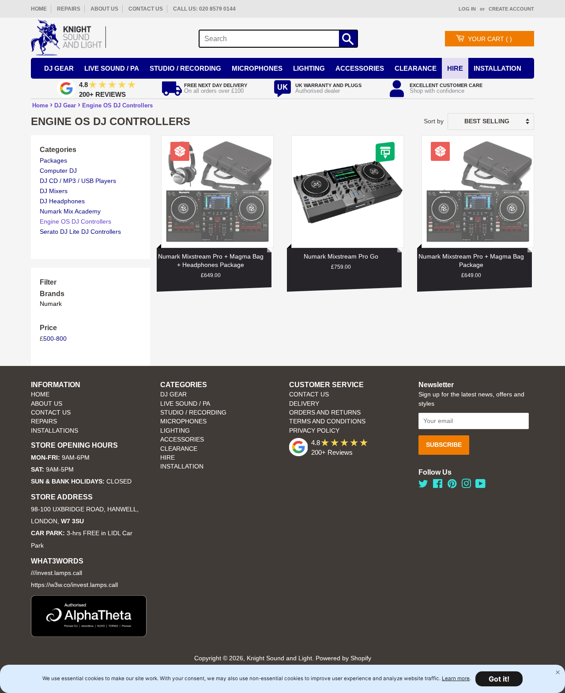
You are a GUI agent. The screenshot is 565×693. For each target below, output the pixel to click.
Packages (53, 160)
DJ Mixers (54, 190)
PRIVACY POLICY (314, 430)
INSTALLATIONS (54, 430)
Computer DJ (58, 170)
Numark (51, 303)
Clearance (416, 68)
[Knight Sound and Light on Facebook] (438, 485)
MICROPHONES (183, 421)
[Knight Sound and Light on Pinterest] (452, 485)
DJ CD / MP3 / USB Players (78, 180)
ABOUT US (104, 9)
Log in (467, 8)
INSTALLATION (497, 68)
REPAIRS (68, 9)
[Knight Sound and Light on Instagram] (466, 485)
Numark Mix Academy (70, 211)
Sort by (434, 121)
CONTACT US (145, 9)
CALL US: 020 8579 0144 (204, 9)
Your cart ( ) (490, 38)
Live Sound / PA (111, 68)
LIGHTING (175, 430)
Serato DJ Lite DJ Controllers (80, 231)
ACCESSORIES (182, 439)
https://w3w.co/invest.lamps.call (74, 585)
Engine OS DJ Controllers (117, 105)
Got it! (499, 678)
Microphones (257, 68)
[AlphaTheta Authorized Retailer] (89, 634)
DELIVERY (304, 403)
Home (40, 105)
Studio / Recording (185, 68)
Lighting (309, 68)
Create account (511, 8)
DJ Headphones (62, 201)
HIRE (167, 457)
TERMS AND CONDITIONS (327, 421)
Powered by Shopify (343, 658)
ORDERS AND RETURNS (325, 412)
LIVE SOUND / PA (185, 403)
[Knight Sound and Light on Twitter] (423, 485)
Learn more (456, 678)
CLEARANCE (178, 449)
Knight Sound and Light (279, 658)
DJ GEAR (173, 394)
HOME (39, 9)
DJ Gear (59, 68)
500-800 (55, 338)
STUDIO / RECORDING (193, 412)
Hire (455, 68)
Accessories (359, 68)
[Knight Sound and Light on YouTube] (480, 485)
